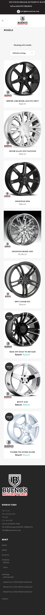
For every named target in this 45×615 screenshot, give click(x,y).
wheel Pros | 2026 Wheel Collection (17, 582)
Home (4, 545)
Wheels (6, 562)
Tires (5, 567)
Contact (5, 598)
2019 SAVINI (8, 577)
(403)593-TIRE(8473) (24, 527)
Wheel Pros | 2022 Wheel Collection (17, 591)
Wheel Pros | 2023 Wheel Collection (17, 587)
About (4, 550)
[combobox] (22, 53)
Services (5, 555)
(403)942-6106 (14, 523)
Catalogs (5, 574)
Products (5, 559)
